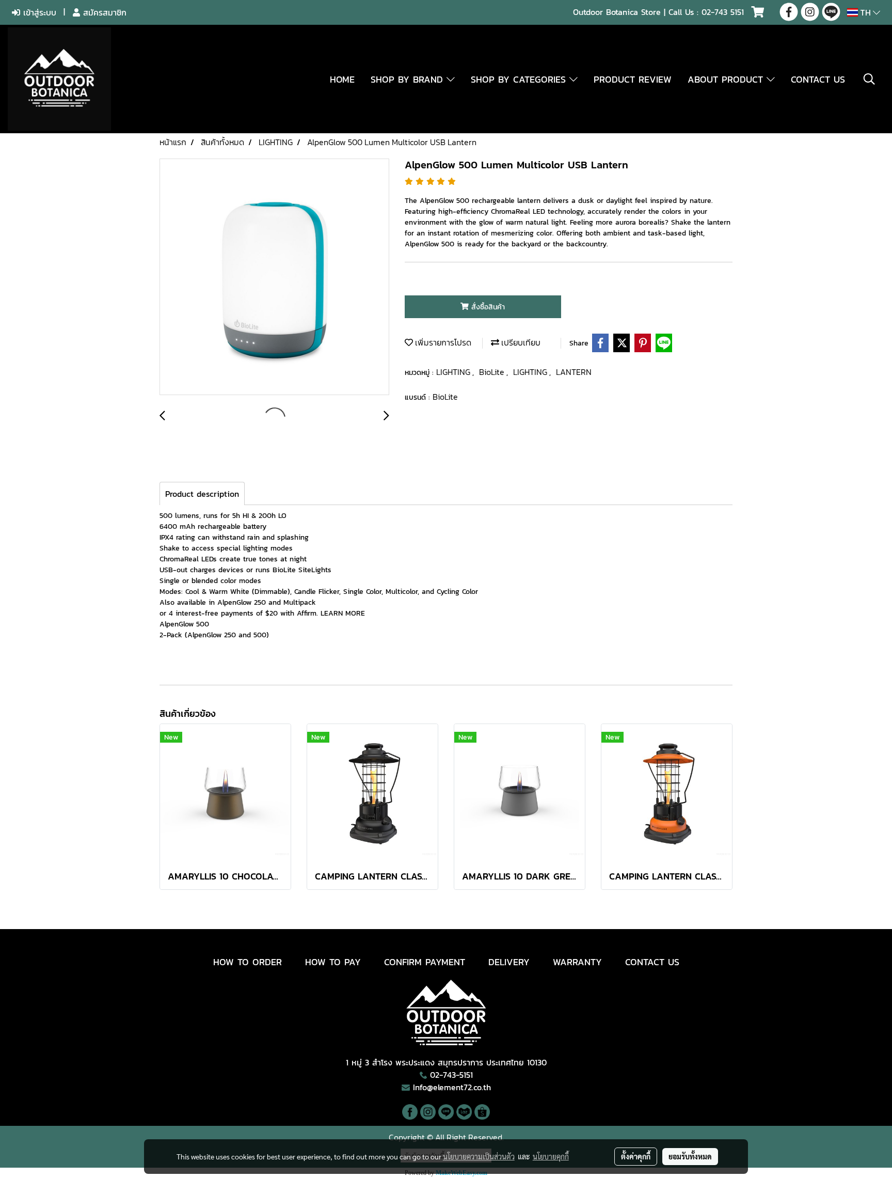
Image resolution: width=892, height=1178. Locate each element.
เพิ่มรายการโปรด (442, 342)
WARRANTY (577, 962)
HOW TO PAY (333, 962)
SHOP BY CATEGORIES (520, 79)
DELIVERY (509, 962)
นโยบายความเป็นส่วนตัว (479, 1156)
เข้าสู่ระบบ (38, 12)
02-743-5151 (451, 1075)
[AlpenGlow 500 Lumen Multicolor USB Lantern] (274, 277)
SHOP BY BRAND (409, 79)
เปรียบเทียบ (519, 342)
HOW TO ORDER (247, 962)
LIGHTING (454, 372)
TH (865, 12)
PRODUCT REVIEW (633, 79)
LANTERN (574, 372)
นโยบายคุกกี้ (551, 1156)
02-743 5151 (723, 12)
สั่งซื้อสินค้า (487, 307)
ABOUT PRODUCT (727, 79)
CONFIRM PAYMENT (424, 962)
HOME (342, 79)
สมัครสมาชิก (103, 12)
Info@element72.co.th (452, 1087)
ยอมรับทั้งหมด (690, 1156)
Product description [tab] (202, 494)
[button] (869, 79)
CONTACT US (818, 79)
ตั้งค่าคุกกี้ (635, 1156)
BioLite (492, 372)
